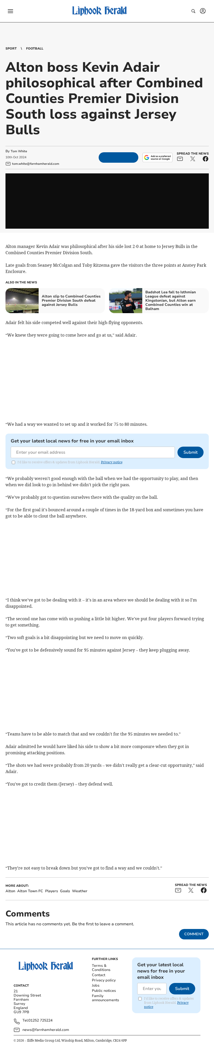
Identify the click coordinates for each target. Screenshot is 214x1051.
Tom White (19, 151)
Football (34, 48)
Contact (98, 975)
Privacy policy (104, 980)
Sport (11, 48)
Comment (194, 934)
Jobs (95, 985)
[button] (10, 11)
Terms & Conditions (101, 967)
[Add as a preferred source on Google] (157, 157)
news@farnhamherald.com (45, 1029)
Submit (190, 452)
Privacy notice (111, 462)
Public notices (104, 990)
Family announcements (105, 998)
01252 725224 (40, 1020)
